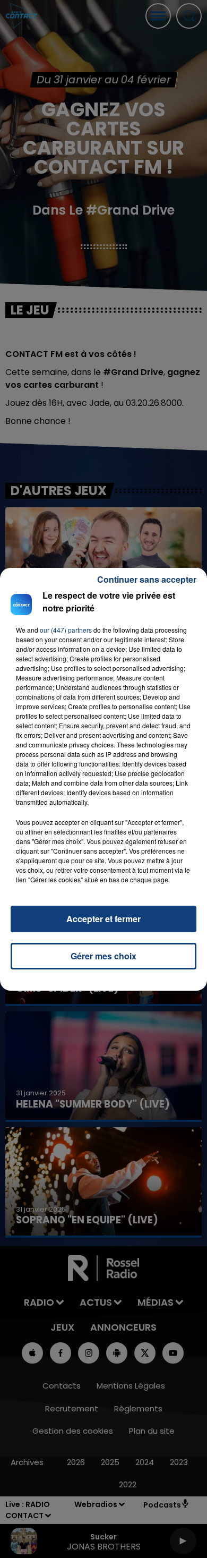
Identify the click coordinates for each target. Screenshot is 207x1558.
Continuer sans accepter (146, 579)
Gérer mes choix (103, 956)
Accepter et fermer (103, 919)
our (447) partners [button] (66, 629)
